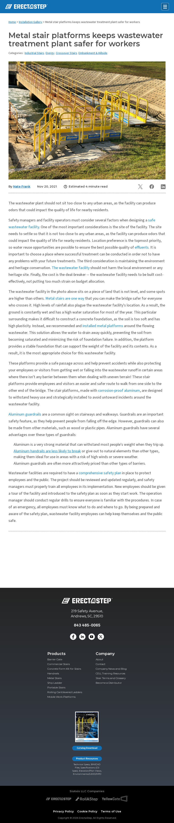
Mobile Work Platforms (61, 696)
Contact (100, 664)
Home (12, 22)
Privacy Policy (63, 811)
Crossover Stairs (66, 53)
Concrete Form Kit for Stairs (64, 668)
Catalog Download (87, 748)
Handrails (53, 673)
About (99, 659)
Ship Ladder (54, 682)
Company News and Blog (111, 668)
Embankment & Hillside (93, 53)
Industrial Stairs (34, 53)
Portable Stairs (56, 687)
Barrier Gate (54, 659)
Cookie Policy (87, 811)
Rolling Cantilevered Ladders (64, 692)
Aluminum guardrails (24, 414)
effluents (142, 247)
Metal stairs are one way (64, 298)
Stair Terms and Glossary (111, 678)
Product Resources (87, 758)
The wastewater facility (71, 268)
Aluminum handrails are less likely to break (47, 451)
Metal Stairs (54, 678)
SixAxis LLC (78, 791)
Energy (50, 53)
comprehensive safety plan (100, 473)
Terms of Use (111, 811)
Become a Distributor (109, 682)
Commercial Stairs (58, 664)
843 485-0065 (87, 625)
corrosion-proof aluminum (119, 390)
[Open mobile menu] (165, 6)
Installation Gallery (30, 22)
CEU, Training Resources (110, 673)
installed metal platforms (103, 326)
